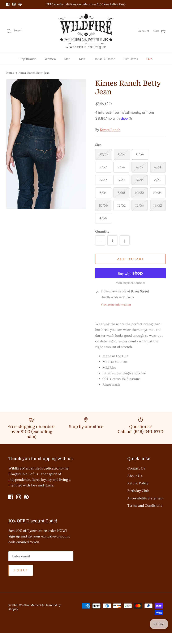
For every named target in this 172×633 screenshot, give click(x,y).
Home (10, 72)
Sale (149, 59)
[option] (46, 144)
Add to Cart (130, 259)
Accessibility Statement (145, 498)
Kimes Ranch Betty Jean (34, 72)
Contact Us (136, 468)
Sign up (20, 570)
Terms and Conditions (144, 506)
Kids (82, 59)
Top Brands (28, 59)
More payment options (130, 283)
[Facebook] (7, 4)
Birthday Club (138, 491)
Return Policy (137, 483)
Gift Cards (131, 59)
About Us (134, 476)
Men (67, 59)
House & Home (104, 59)
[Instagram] (14, 4)
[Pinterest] (20, 4)
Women (50, 59)
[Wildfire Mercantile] (86, 31)
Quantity (102, 231)
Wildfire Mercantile (31, 605)
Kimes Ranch (110, 130)
